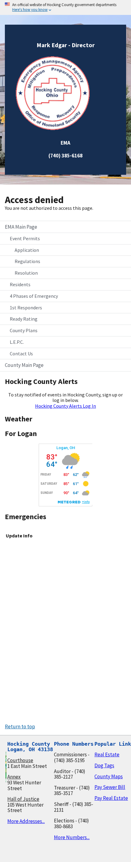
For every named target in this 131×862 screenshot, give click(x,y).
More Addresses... (26, 821)
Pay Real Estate (111, 798)
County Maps (108, 776)
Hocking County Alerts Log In (65, 406)
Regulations (27, 261)
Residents (20, 284)
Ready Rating (23, 319)
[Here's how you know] (65, 7)
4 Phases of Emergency (34, 296)
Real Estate (106, 754)
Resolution (26, 273)
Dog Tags (104, 765)
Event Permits (25, 238)
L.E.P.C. (17, 342)
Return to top (20, 726)
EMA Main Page (21, 226)
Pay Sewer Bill (109, 787)
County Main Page (24, 365)
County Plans (23, 330)
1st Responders (26, 307)
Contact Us (21, 353)
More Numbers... (72, 837)
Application (27, 250)
